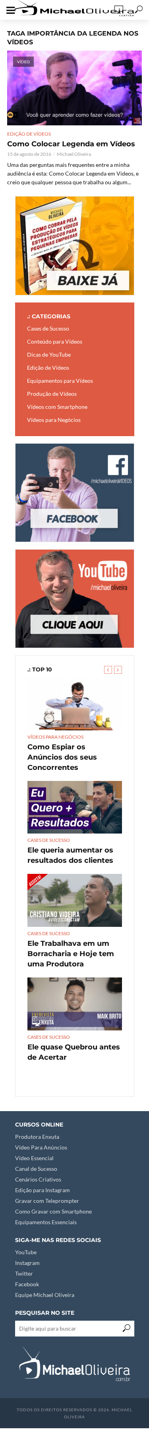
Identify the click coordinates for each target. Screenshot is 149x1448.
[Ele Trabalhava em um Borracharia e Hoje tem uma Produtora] (74, 900)
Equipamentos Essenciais (46, 1222)
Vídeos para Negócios (55, 737)
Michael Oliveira (74, 154)
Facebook (27, 1284)
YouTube (26, 1252)
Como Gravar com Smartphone (53, 1211)
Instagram (27, 1262)
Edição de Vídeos (29, 134)
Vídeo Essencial (34, 1158)
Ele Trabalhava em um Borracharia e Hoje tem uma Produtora (70, 953)
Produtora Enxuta (37, 1136)
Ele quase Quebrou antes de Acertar (73, 1052)
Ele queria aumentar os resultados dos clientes (70, 855)
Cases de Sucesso (48, 840)
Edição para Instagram (42, 1190)
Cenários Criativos (38, 1179)
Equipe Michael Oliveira (44, 1294)
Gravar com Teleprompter (47, 1200)
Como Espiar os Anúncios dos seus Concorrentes (62, 757)
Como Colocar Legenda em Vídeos (71, 144)
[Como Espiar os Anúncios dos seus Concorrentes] (74, 703)
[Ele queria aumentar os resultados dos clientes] (74, 807)
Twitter (24, 1273)
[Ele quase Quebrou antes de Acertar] (74, 1003)
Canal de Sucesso (36, 1168)
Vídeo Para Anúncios (41, 1147)
